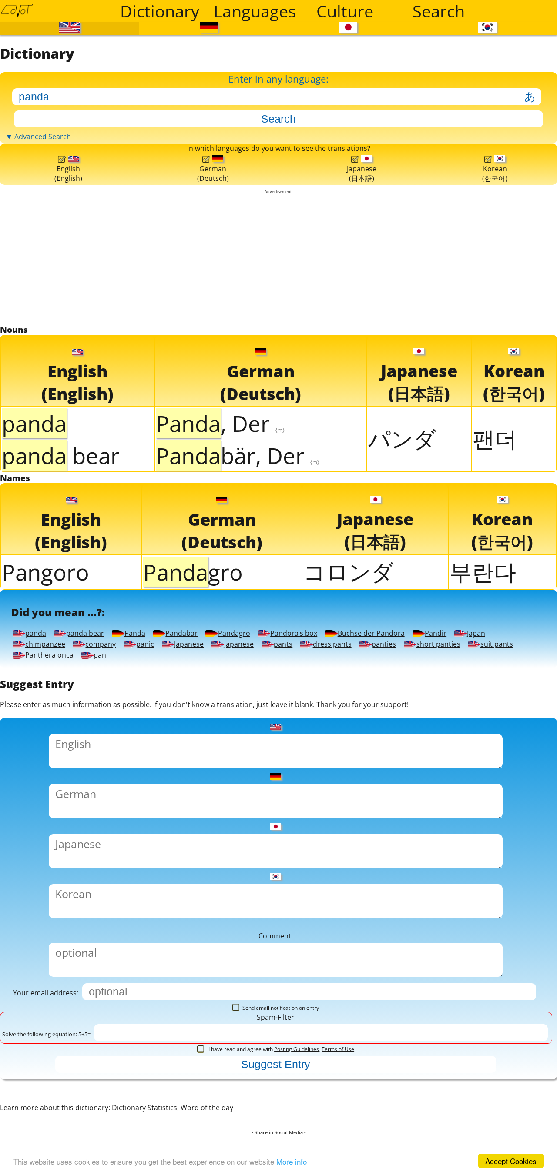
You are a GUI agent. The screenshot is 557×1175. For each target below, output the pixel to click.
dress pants (386, 996)
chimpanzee (253, 970)
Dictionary (159, 11)
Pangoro (45, 791)
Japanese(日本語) (360, 334)
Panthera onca (373, 1023)
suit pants (231, 1023)
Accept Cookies (511, 1160)
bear (61, 654)
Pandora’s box (208, 943)
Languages (255, 11)
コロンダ (348, 790)
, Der (220, 622)
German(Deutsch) (211, 335)
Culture (344, 11)
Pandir (55, 970)
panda (54, 917)
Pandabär (383, 917)
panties (503, 996)
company (381, 970)
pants (276, 996)
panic (479, 970)
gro (193, 791)
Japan (141, 970)
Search (439, 11)
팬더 (495, 637)
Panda (279, 917)
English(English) (67, 335)
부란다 (483, 790)
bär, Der (237, 654)
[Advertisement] (279, 438)
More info (291, 1161)
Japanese (66, 996)
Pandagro (69, 943)
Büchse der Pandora (397, 943)
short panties (96, 1023)
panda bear (166, 917)
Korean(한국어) (495, 334)
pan (488, 1023)
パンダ (402, 637)
